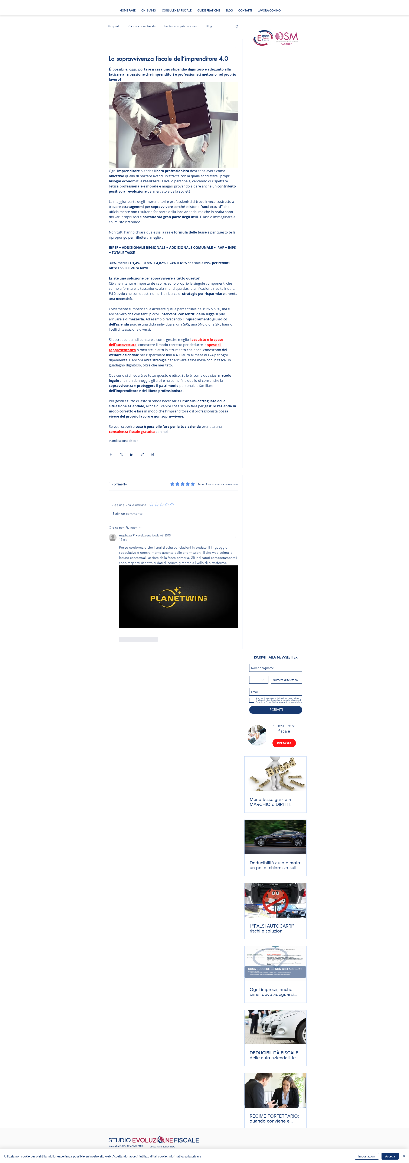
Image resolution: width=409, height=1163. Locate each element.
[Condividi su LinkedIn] (132, 454)
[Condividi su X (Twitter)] (121, 454)
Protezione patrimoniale (180, 26)
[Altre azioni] (235, 48)
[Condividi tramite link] (142, 454)
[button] (237, 26)
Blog (209, 26)
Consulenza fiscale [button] (284, 728)
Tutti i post (112, 26)
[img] (257, 735)
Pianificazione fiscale (142, 26)
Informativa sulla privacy (184, 1156)
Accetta (390, 1156)
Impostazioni (366, 1156)
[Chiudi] (403, 1156)
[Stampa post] (153, 454)
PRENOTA (284, 743)
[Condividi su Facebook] (111, 454)
